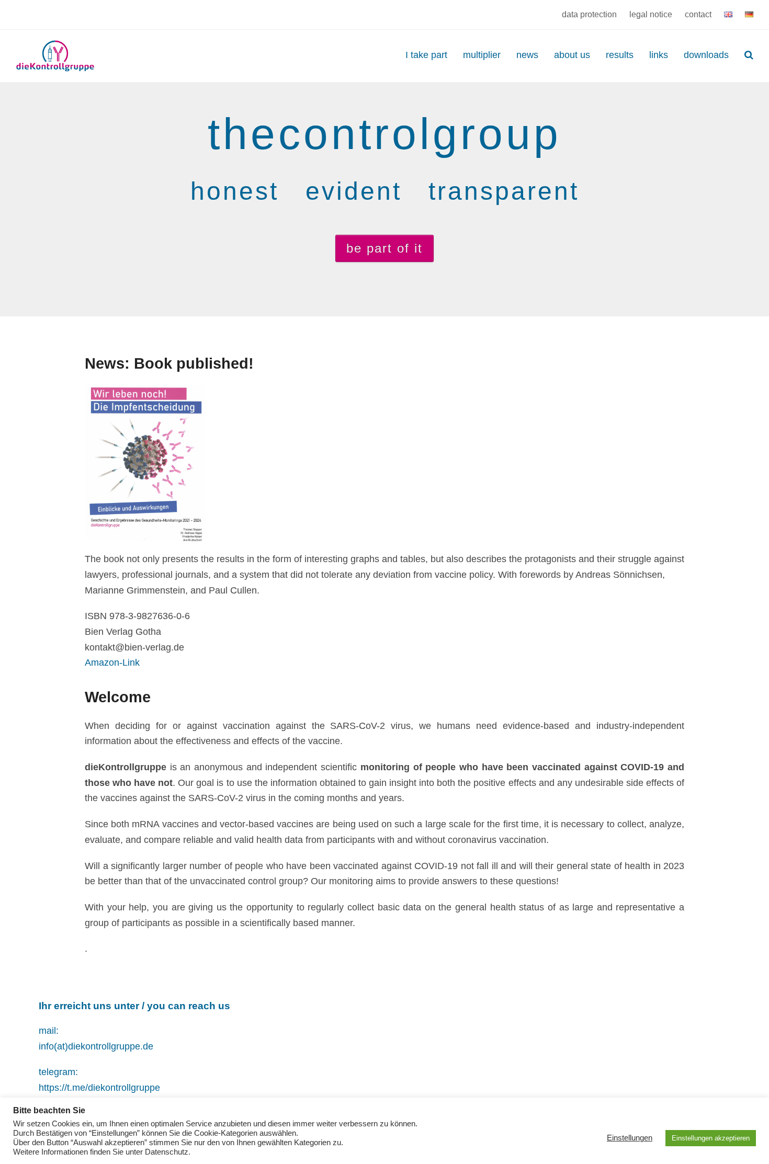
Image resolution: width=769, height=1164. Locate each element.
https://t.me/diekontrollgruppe (99, 1087)
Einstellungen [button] (629, 1138)
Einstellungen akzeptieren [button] (711, 1138)
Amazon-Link (112, 662)
